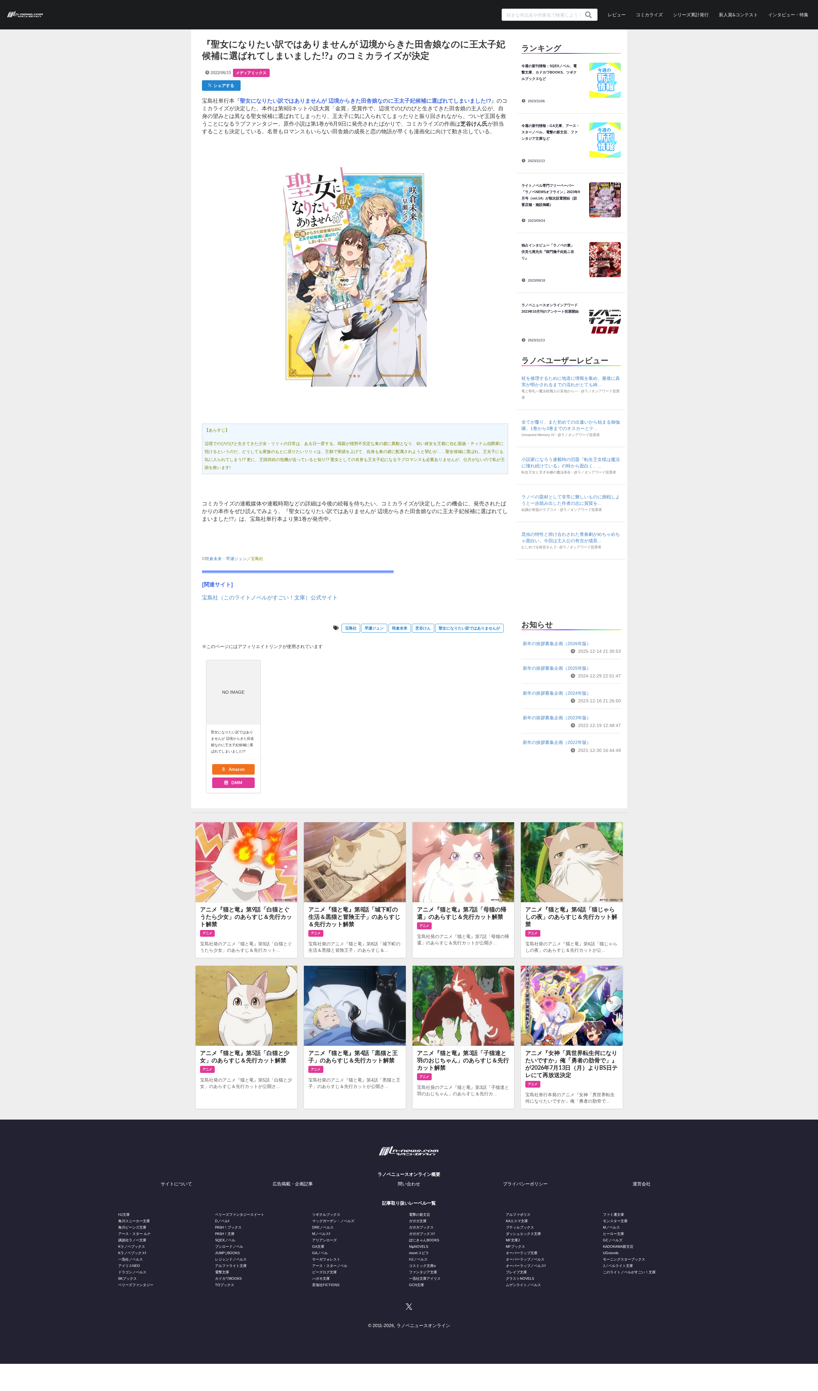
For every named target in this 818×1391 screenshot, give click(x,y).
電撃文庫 (222, 1272)
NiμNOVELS (418, 1246)
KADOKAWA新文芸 (618, 1246)
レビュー (617, 14)
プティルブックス (520, 1227)
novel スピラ (419, 1253)
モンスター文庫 (615, 1221)
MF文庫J (513, 1240)
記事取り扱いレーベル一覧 (409, 1203)
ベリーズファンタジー (135, 1285)
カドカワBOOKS (228, 1278)
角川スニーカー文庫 (134, 1221)
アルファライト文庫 (231, 1266)
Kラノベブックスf (132, 1253)
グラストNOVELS (520, 1278)
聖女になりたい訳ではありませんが (469, 628)
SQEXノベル (225, 1240)
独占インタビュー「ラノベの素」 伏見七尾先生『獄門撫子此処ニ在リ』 (549, 251)
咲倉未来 (213, 558)
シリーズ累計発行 (691, 14)
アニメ (207, 933)
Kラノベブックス (131, 1246)
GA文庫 (318, 1246)
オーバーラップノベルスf (525, 1266)
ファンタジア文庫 (423, 1272)
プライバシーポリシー (525, 1183)
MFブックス (515, 1246)
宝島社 (351, 628)
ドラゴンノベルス (132, 1272)
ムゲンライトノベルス (523, 1285)
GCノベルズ (612, 1240)
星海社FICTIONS (325, 1285)
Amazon (236, 769)
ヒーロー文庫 (613, 1234)
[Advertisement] (571, 588)
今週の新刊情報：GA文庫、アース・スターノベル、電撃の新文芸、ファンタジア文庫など (550, 132)
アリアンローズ (324, 1240)
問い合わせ (409, 1183)
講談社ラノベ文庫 (132, 1240)
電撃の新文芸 (419, 1214)
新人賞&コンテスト (738, 14)
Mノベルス (611, 1227)
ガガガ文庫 (418, 1221)
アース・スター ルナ (134, 1234)
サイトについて (176, 1183)
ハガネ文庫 (321, 1278)
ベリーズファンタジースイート (239, 1214)
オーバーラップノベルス (525, 1259)
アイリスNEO (129, 1266)
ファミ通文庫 (613, 1214)
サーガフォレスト (326, 1259)
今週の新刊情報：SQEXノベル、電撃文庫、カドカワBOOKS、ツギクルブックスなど (549, 72)
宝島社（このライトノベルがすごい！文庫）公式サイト (270, 598)
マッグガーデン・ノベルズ (333, 1221)
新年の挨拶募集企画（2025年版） (557, 668)
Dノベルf (222, 1221)
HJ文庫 (124, 1214)
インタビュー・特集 (788, 14)
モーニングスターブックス (624, 1259)
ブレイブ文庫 (516, 1272)
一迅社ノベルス (130, 1259)
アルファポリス (518, 1214)
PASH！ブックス (228, 1227)
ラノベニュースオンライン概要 (409, 1174)
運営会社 (642, 1183)
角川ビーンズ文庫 (132, 1227)
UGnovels (611, 1253)
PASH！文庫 (225, 1234)
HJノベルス (418, 1259)
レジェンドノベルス (231, 1259)
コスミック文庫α (422, 1266)
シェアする (223, 85)
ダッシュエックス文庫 (523, 1234)
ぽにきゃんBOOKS (424, 1240)
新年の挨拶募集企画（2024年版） (557, 693)
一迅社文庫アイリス (425, 1278)
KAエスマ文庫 (517, 1221)
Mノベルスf (321, 1234)
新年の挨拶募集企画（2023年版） (557, 717)
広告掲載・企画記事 (293, 1183)
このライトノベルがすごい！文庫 (629, 1272)
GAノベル (320, 1253)
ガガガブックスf (422, 1234)
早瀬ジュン (236, 558)
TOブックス (224, 1285)
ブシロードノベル (229, 1246)
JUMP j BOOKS (227, 1253)
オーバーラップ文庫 (521, 1253)
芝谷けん (423, 628)
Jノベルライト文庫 (618, 1266)
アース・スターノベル (329, 1266)
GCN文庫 (416, 1285)
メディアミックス (251, 73)
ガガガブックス (421, 1227)
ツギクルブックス (326, 1214)
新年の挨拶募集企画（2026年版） (557, 643)
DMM (236, 782)
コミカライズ (649, 14)
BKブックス (127, 1278)
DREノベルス (323, 1227)
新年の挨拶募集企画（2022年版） (557, 742)
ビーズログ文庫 (324, 1272)
